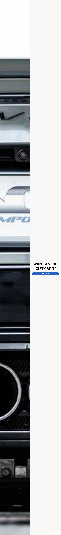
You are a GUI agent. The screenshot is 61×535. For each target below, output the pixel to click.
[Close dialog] (59, 1)
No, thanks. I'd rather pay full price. (45, 277)
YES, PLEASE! (45, 273)
